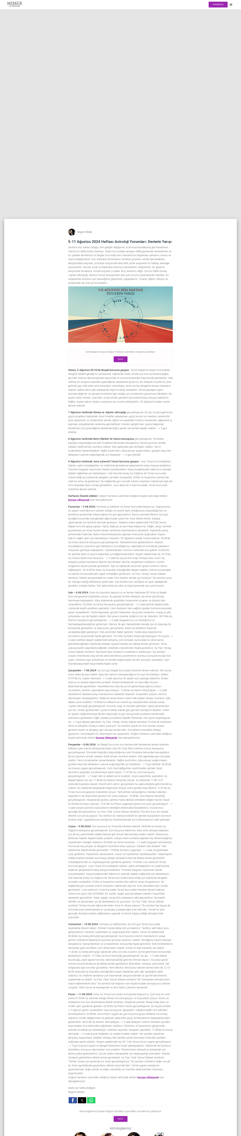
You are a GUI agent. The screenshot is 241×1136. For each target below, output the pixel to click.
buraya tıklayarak (78, 499)
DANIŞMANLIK (218, 4)
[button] (73, 1100)
